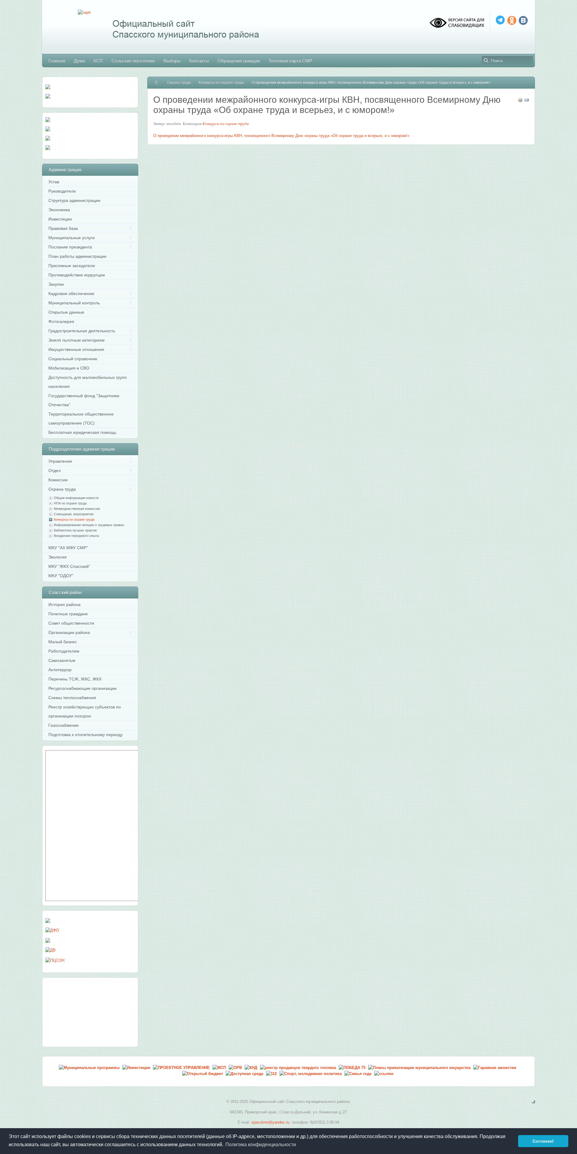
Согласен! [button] (543, 1141)
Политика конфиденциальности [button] (260, 1144)
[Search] (486, 60)
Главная (159, 83)
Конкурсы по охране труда (221, 83)
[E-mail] (526, 101)
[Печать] (520, 101)
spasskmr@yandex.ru (270, 1122)
